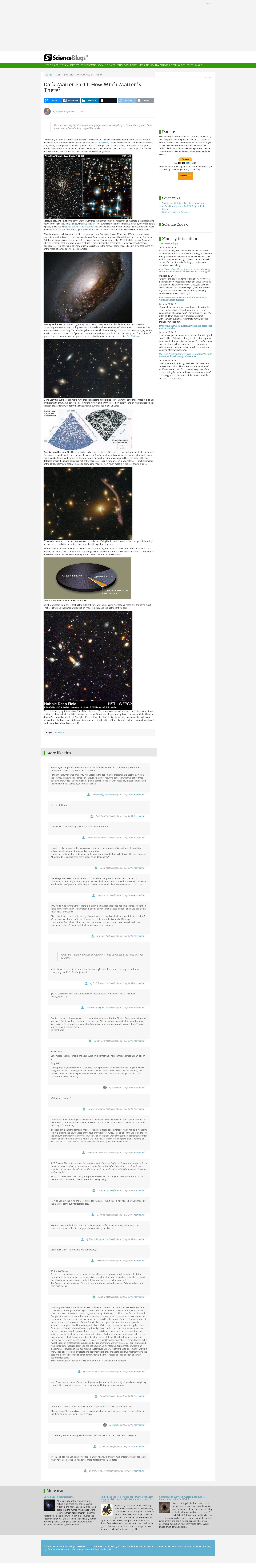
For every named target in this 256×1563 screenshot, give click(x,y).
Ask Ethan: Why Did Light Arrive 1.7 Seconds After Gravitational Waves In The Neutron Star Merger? (184, 270)
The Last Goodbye (168, 243)
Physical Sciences (69, 65)
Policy (133, 65)
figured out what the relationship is (81, 226)
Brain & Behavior (160, 65)
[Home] (72, 58)
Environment (88, 65)
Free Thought (195, 65)
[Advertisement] (128, 25)
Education (122, 65)
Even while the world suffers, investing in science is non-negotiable (185, 327)
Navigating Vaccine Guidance (176, 212)
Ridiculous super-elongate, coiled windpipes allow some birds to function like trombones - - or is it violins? (127, 1499)
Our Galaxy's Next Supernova (58, 1497)
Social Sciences (106, 65)
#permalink (138, 794)
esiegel (49, 74)
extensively (103, 142)
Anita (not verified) (109, 1190)
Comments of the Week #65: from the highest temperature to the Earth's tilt (182, 1498)
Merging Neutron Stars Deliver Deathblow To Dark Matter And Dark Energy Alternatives (185, 355)
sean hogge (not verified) (106, 794)
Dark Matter (59, 732)
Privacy (90, 1546)
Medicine (144, 65)
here (102, 1406)
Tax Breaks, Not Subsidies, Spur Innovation (183, 203)
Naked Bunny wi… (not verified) (103, 1007)
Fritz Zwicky (132, 336)
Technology (178, 65)
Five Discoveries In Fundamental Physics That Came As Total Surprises (182, 298)
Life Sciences (51, 65)
